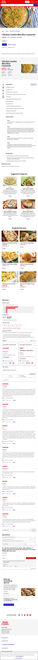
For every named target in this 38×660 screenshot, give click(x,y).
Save (5, 44)
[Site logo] (6, 623)
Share (3, 93)
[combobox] (18, 5)
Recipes (6, 31)
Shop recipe (33, 84)
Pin (3, 88)
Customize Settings (18, 658)
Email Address (7, 593)
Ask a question (19, 37)
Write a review (13, 37)
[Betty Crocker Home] (4, 1)
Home (3, 31)
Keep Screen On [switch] (3, 97)
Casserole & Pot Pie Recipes (15, 31)
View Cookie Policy (19, 656)
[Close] (36, 653)
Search (35, 5)
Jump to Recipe (12, 44)
